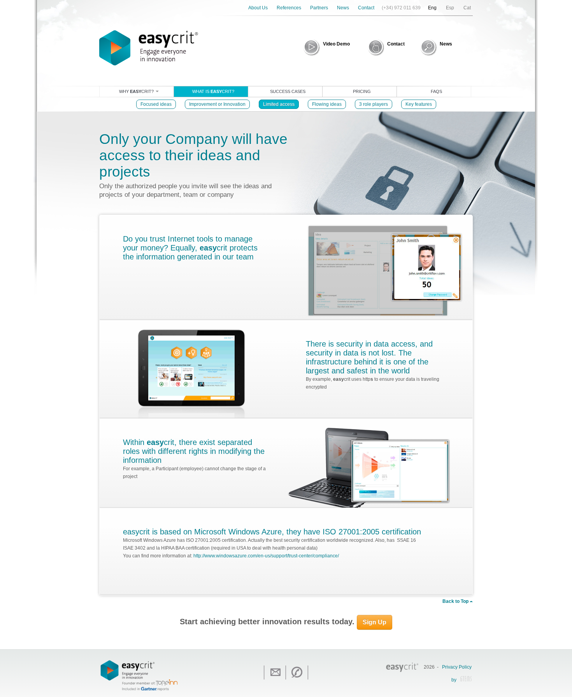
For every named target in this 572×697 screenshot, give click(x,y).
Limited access (279, 104)
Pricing (362, 91)
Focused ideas (156, 104)
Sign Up (374, 622)
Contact (366, 8)
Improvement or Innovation (217, 104)
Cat (467, 8)
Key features (418, 104)
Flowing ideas (327, 104)
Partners (319, 8)
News (343, 8)
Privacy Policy (457, 667)
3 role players (373, 104)
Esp (450, 8)
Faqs (436, 91)
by (453, 680)
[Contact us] (275, 672)
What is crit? (213, 91)
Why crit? (137, 91)
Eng (432, 8)
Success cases (287, 91)
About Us (258, 8)
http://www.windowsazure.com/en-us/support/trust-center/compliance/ (266, 556)
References (289, 8)
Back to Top (456, 601)
